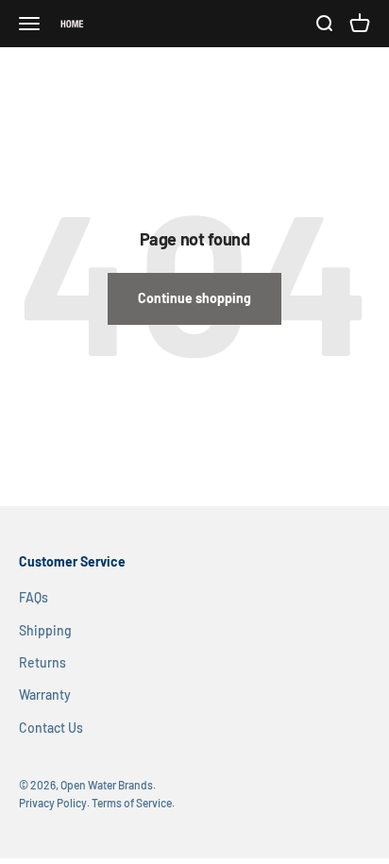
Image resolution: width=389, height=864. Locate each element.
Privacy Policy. (54, 802)
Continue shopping (194, 298)
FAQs (33, 597)
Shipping (45, 630)
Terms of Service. (133, 802)
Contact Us (51, 728)
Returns (42, 662)
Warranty (45, 694)
